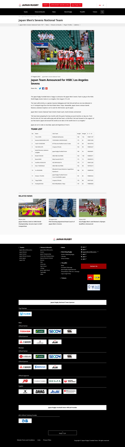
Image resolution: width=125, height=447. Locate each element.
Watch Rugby (68, 12)
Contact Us (93, 266)
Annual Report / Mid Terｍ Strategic (70, 271)
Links (38, 440)
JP (103, 5)
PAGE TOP (62, 433)
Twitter (40, 88)
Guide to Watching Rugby (67, 254)
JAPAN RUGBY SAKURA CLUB (59, 5)
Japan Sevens (22, 254)
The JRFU (82, 12)
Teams (26, 12)
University (42, 264)
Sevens (42, 252)
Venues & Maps (65, 258)
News (54, 12)
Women (42, 260)
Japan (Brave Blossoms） (26, 250)
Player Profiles (68, 25)
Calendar (63, 256)
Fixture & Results (40, 12)
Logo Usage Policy (66, 273)
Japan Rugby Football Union (29, 5)
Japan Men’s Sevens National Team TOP (32, 25)
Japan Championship (45, 254)
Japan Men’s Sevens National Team (29, 16)
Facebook (43, 88)
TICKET (45, 5)
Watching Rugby (66, 252)
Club (41, 262)
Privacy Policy (47, 440)
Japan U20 (22, 260)
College (42, 268)
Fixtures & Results (56, 25)
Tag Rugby (43, 272)
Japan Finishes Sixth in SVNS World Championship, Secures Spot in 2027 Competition (30, 224)
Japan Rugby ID (75, 5)
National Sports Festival (46, 258)
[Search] (102, 12)
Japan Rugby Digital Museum (68, 269)
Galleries (76, 25)
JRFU (84, 247)
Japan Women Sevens (25, 256)
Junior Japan (22, 258)
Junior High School (45, 270)
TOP (19, 16)
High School (43, 266)
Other (41, 274)
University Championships (47, 256)
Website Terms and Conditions (26, 440)
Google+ (46, 88)
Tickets (95, 12)
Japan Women (23, 252)
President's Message (66, 267)
